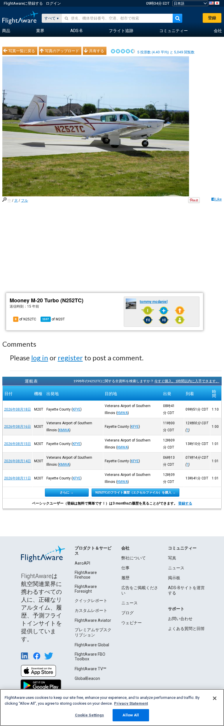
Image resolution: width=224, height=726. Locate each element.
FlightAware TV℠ (90, 668)
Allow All (131, 715)
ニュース (129, 603)
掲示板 (174, 577)
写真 (172, 558)
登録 (212, 17)
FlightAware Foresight (86, 589)
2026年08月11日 (17, 478)
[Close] (214, 698)
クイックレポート (91, 600)
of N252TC (25, 319)
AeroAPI (82, 563)
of (53, 319)
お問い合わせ (180, 618)
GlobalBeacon (87, 678)
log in (39, 357)
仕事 (125, 568)
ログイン (53, 3)
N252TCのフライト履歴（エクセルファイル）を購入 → (135, 492)
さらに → (67, 492)
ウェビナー (131, 622)
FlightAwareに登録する (23, 3)
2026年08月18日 (17, 409)
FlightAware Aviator (93, 620)
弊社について (133, 558)
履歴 (125, 577)
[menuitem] (6, 31)
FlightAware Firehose (86, 575)
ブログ (127, 612)
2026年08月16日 (17, 427)
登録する (185, 503)
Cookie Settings (89, 715)
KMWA (122, 413)
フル (24, 200)
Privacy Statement (131, 703)
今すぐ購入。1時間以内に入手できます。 (186, 381)
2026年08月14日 (17, 461)
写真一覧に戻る (21, 50)
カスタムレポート (91, 610)
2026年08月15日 (17, 444)
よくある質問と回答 (186, 628)
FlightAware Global (92, 645)
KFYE (76, 409)
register (70, 357)
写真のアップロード (62, 50)
